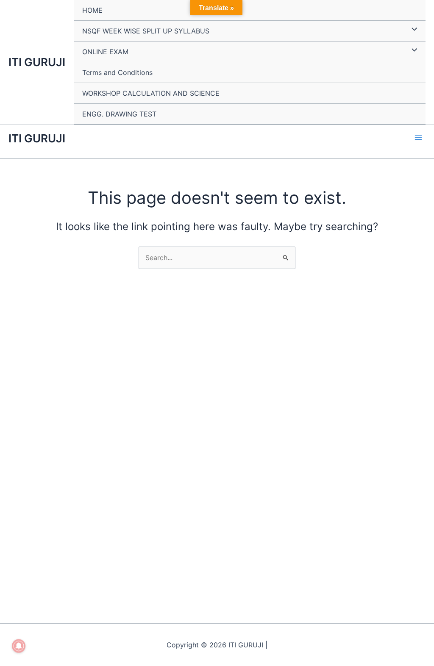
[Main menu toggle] (418, 137)
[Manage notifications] (18, 646)
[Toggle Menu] (412, 30)
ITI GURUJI (36, 62)
